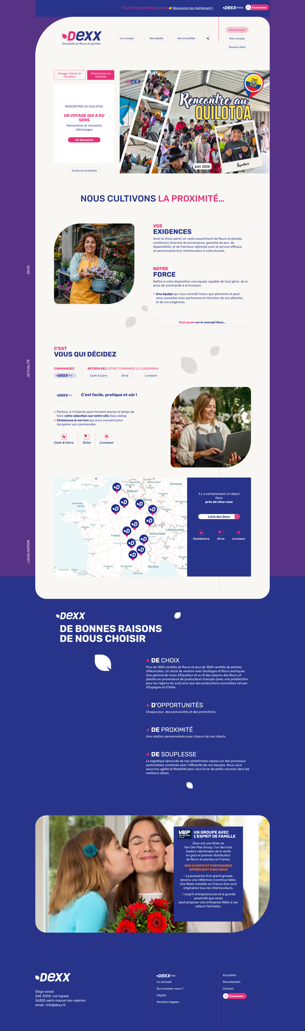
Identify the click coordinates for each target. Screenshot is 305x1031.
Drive (124, 375)
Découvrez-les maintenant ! (192, 8)
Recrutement (237, 29)
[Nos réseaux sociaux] (208, 38)
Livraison (151, 375)
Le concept (127, 38)
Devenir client (237, 47)
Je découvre (84, 140)
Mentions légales (168, 1002)
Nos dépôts (157, 38)
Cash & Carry (98, 375)
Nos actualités (186, 38)
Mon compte (237, 38)
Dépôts (161, 995)
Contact (228, 988)
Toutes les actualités (84, 170)
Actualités (229, 975)
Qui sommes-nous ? (170, 988)
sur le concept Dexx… (202, 322)
